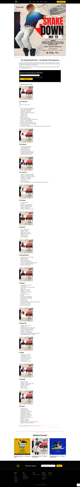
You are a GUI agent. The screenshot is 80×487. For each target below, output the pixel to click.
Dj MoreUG (42, 431)
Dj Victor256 (54, 431)
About (34, 1)
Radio (41, 1)
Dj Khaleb (40, 431)
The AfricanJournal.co (37, 425)
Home (30, 1)
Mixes (37, 1)
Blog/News (45, 1)
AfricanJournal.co (19, 431)
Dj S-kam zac (51, 431)
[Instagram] (51, 475)
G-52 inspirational (58, 431)
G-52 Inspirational (31, 425)
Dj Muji (45, 431)
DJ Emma (34, 431)
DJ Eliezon (31, 431)
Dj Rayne (48, 431)
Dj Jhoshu (37, 431)
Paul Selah (62, 431)
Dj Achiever (23, 431)
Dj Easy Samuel (27, 431)
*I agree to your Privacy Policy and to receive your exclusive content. (31, 77)
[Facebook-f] (49, 475)
